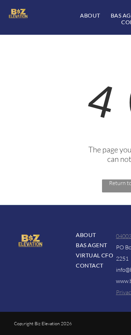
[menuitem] (90, 15)
